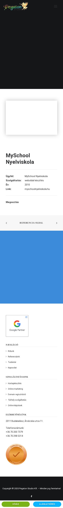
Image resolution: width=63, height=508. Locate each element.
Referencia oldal (31, 223)
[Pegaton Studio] (15, 6)
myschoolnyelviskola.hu (37, 189)
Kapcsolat (12, 368)
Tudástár (12, 362)
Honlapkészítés (14, 383)
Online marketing (15, 389)
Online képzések (15, 405)
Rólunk (11, 351)
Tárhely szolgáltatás (17, 400)
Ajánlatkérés (47, 504)
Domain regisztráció (17, 394)
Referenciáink (14, 357)
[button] (55, 6)
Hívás (15, 504)
